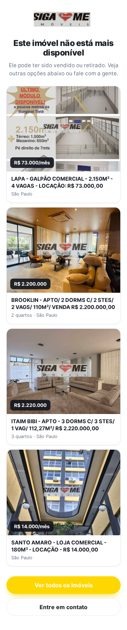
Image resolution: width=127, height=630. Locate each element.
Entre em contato (63, 607)
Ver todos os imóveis (64, 585)
